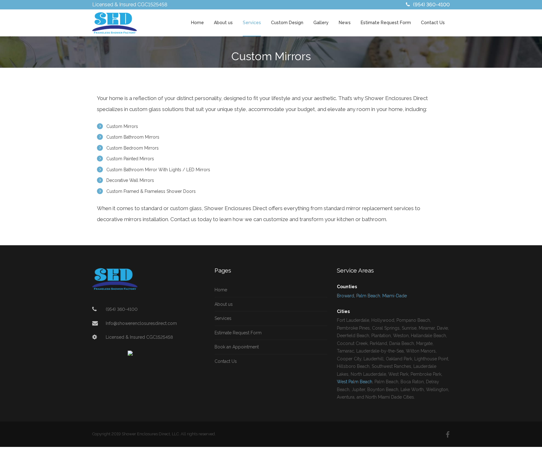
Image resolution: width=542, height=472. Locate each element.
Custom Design (287, 22)
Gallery (321, 22)
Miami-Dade (394, 295)
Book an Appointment (237, 346)
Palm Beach (368, 295)
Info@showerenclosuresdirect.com (141, 323)
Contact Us (433, 22)
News (345, 22)
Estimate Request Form (386, 22)
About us (223, 22)
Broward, (346, 295)
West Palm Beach (354, 381)
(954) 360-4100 (431, 5)
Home (197, 22)
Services (252, 22)
